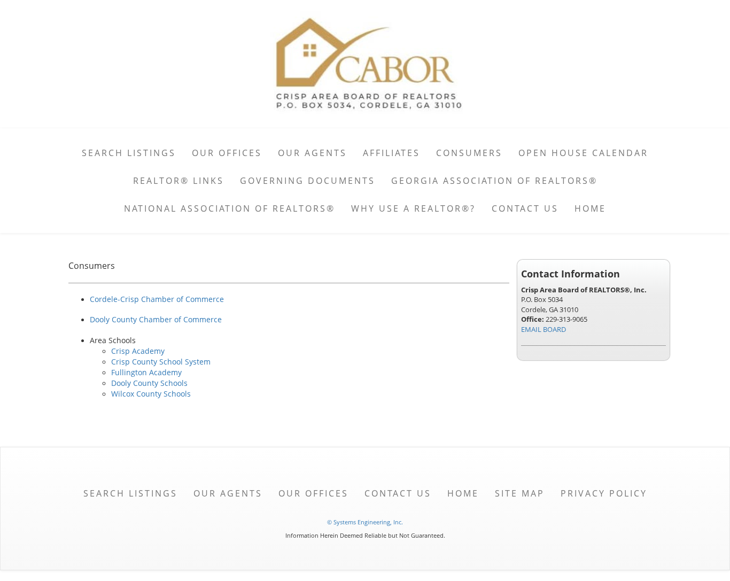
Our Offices (227, 153)
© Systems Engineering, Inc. (365, 522)
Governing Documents (307, 181)
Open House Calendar (583, 153)
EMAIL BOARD (543, 329)
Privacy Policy (604, 493)
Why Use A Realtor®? (413, 208)
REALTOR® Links (178, 181)
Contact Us (525, 208)
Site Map (520, 493)
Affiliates (391, 153)
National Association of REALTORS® (229, 208)
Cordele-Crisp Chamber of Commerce (157, 299)
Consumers (469, 153)
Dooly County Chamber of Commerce (156, 319)
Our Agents (312, 153)
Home (590, 208)
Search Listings (129, 153)
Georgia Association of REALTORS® (494, 181)
